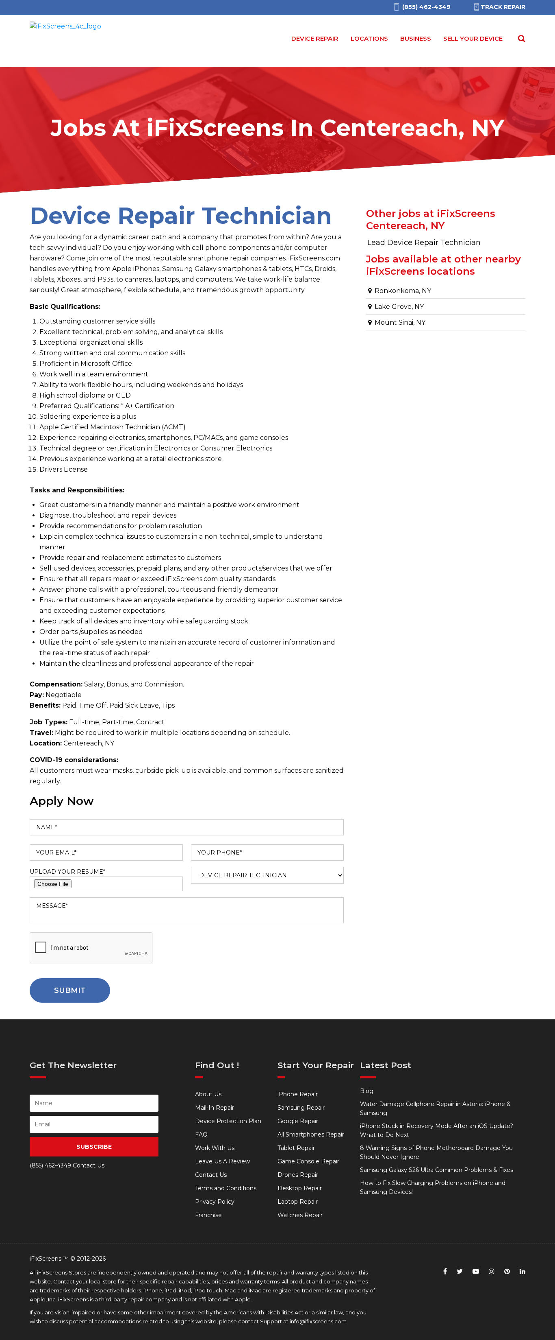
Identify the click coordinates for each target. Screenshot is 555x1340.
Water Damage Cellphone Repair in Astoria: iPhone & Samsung (435, 1108)
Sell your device (473, 38)
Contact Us (211, 1174)
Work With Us (214, 1148)
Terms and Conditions (225, 1188)
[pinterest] (507, 1271)
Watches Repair (300, 1215)
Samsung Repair (301, 1107)
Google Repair (298, 1121)
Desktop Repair (300, 1188)
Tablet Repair (296, 1148)
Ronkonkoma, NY (402, 291)
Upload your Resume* (67, 871)
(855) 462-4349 (50, 1165)
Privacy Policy (214, 1201)
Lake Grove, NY (398, 306)
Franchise (208, 1215)
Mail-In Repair (214, 1107)
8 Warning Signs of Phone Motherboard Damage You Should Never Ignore (436, 1152)
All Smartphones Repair (311, 1134)
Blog (366, 1091)
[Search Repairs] (520, 38)
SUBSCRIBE (94, 1146)
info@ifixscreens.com (318, 1321)
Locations (369, 38)
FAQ (201, 1134)
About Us (208, 1094)
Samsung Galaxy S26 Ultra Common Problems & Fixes (436, 1170)
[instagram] (491, 1271)
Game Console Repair (308, 1161)
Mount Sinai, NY (399, 322)
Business (415, 38)
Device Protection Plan (228, 1121)
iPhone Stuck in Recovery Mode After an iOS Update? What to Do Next (436, 1130)
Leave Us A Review (222, 1161)
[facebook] (445, 1271)
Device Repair (314, 38)
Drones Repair (298, 1174)
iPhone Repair (298, 1094)
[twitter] (460, 1271)
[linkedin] (522, 1271)
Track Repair (503, 7)
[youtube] (476, 1271)
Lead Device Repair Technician (424, 242)
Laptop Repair (298, 1201)
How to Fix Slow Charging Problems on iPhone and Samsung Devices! (432, 1187)
